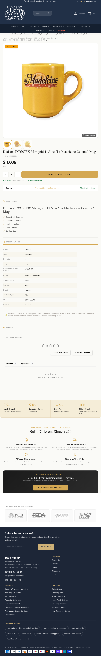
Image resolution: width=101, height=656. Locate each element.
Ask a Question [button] (61, 352)
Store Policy (69, 647)
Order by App (57, 593)
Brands (55, 564)
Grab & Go (11, 634)
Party (50, 30)
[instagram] (19, 580)
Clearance (61, 30)
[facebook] (15, 580)
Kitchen (39, 30)
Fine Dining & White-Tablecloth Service (22, 628)
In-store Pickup (58, 596)
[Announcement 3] (80, 1)
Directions (56, 571)
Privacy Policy (57, 647)
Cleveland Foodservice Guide (17, 607)
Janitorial (84, 26)
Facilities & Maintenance (17, 639)
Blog (54, 575)
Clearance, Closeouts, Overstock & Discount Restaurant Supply (32, 38)
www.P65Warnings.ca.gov (52, 316)
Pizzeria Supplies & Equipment (55, 628)
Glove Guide (10, 615)
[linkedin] (6, 580)
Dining (45, 26)
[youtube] (10, 580)
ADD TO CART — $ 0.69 (59, 174)
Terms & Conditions (83, 647)
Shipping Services (59, 604)
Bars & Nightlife (78, 628)
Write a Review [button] (83, 352)
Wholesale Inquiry (59, 607)
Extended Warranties (13, 604)
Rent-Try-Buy (10, 596)
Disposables (57, 26)
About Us (56, 560)
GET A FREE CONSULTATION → (50, 488)
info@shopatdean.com (14, 576)
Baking (14, 26)
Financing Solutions (13, 600)
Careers (55, 567)
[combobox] (42, 13)
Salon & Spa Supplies (72, 634)
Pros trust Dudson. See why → (47, 188)
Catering (33, 26)
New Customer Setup (61, 611)
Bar (23, 26)
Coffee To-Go (26, 634)
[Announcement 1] (77, 1)
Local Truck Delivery (60, 600)
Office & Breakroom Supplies (47, 634)
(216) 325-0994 (13, 572)
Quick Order (57, 589)
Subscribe (46, 547)
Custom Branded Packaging (16, 589)
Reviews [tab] (9, 363)
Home (5, 38)
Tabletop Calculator (13, 593)
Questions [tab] (25, 363)
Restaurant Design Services (16, 611)
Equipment (71, 26)
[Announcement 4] (81, 1)
